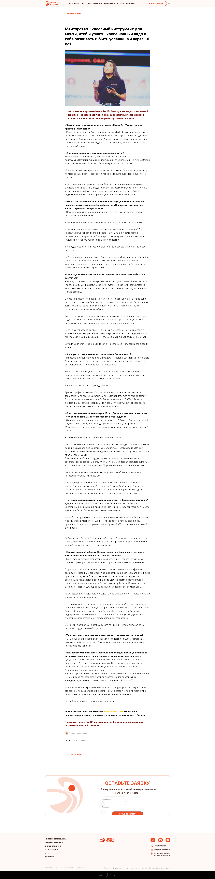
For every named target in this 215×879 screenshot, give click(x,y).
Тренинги (97, 3)
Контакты (130, 3)
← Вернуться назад (73, 14)
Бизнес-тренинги (53, 846)
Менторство (74, 3)
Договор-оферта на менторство (159, 868)
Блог (122, 3)
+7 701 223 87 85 (156, 3)
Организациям (111, 3)
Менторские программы (55, 839)
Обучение (86, 3)
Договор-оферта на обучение (137, 868)
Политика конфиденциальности (114, 868)
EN (169, 3)
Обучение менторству (54, 843)
